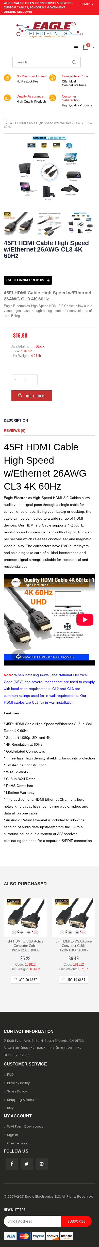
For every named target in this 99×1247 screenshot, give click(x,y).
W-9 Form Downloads (25, 1126)
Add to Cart (35, 395)
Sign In (12, 1134)
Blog (10, 1108)
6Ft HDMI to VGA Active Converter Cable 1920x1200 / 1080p (74, 945)
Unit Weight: (20, 356)
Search (74, 62)
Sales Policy (17, 1091)
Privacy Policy (18, 1082)
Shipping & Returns (22, 1099)
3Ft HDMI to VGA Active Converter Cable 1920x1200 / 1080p (25, 945)
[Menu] (76, 47)
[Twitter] (27, 1164)
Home (6, 119)
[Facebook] (12, 1164)
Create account (20, 1143)
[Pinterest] (42, 1164)
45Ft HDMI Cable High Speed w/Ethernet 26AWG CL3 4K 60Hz (46, 249)
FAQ (10, 1074)
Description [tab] (16, 420)
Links (86, 4)
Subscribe (76, 1221)
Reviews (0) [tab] (14, 430)
